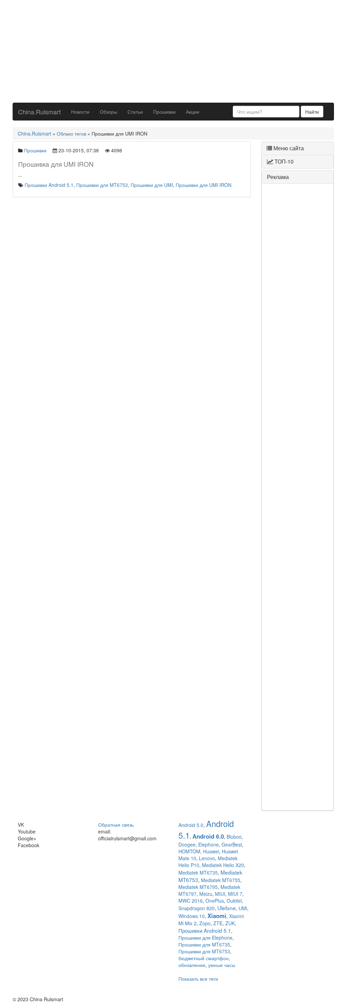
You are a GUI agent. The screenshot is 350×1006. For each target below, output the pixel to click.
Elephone (208, 844)
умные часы (221, 965)
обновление (191, 965)
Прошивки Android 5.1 (49, 184)
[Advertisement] (173, 51)
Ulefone (226, 908)
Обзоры (108, 111)
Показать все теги (198, 978)
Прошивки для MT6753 (102, 184)
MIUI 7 (235, 893)
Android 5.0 (190, 825)
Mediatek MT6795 (198, 886)
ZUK (230, 923)
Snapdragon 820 (196, 908)
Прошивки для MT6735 (204, 944)
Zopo (205, 923)
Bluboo (234, 836)
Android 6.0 (208, 836)
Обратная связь (116, 824)
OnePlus (214, 900)
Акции (192, 111)
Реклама (278, 177)
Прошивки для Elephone (205, 937)
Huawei (211, 851)
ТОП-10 (283, 161)
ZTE (218, 923)
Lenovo (207, 858)
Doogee (187, 844)
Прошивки (164, 111)
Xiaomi (216, 916)
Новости (80, 111)
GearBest (231, 844)
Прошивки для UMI (152, 184)
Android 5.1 (206, 829)
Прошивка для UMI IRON (56, 163)
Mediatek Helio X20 (223, 865)
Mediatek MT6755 (220, 880)
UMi (243, 908)
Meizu (205, 893)
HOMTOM (189, 851)
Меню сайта (288, 148)
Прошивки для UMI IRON (203, 184)
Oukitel (234, 900)
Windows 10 (191, 916)
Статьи (135, 111)
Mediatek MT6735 (198, 872)
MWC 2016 (190, 900)
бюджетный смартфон (203, 958)
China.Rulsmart (39, 111)
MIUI (220, 893)
